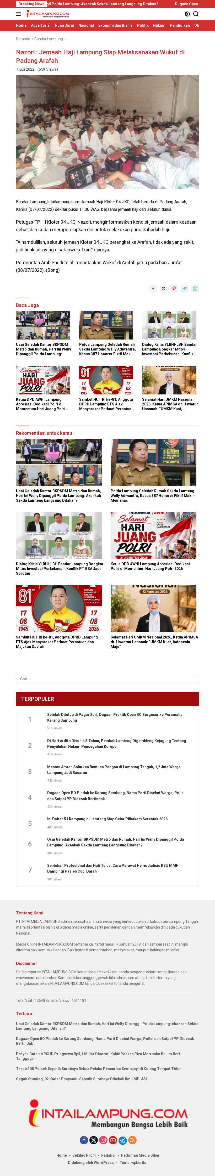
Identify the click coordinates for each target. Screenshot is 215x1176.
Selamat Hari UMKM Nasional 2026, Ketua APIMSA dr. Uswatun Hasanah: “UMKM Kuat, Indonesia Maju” (170, 404)
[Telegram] (123, 1141)
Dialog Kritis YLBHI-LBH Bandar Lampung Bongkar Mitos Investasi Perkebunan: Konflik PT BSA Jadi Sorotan (169, 349)
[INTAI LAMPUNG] (46, 13)
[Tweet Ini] (164, 288)
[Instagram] (103, 1140)
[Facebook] (84, 1140)
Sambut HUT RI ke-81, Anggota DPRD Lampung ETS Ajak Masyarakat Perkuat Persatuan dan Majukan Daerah (106, 404)
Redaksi (108, 1155)
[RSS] (132, 1140)
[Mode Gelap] (187, 14)
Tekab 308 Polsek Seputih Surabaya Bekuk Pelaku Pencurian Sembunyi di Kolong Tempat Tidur (98, 1069)
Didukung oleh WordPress (91, 1163)
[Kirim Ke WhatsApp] (195, 288)
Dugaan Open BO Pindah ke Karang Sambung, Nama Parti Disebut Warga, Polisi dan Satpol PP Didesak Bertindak (105, 1041)
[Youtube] (113, 1140)
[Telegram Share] (185, 288)
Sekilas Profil (84, 1155)
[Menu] (19, 13)
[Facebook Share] (153, 288)
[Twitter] (93, 1140)
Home (61, 1155)
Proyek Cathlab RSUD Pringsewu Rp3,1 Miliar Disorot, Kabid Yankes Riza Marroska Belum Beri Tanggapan (98, 1056)
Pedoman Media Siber (140, 1155)
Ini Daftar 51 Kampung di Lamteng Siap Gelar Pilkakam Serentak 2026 (107, 819)
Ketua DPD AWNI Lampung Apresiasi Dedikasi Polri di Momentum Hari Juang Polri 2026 (40, 404)
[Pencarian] (196, 14)
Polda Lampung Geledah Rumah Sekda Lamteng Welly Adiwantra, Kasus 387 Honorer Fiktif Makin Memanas (107, 349)
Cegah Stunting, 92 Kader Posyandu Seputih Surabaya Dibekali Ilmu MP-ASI (81, 1079)
